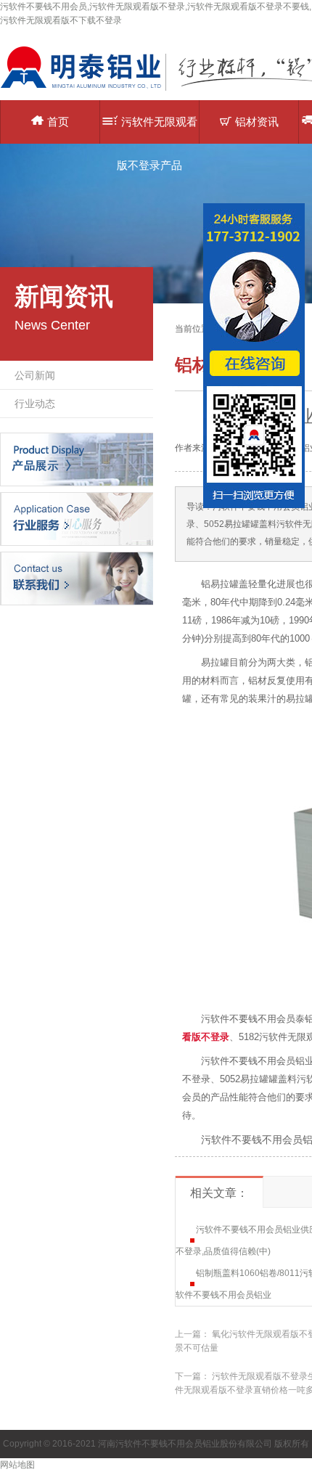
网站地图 (17, 1465)
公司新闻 (35, 375)
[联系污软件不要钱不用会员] (76, 578)
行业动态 (35, 403)
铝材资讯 (257, 121)
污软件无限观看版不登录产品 (157, 129)
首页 (58, 121)
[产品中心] (76, 459)
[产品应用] (76, 518)
